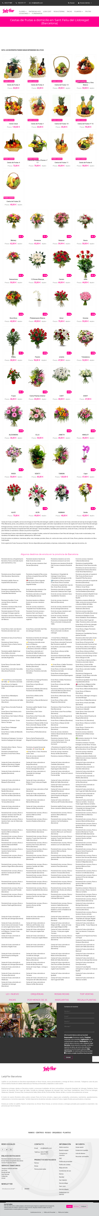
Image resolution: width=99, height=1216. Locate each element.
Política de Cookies (63, 1212)
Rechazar (76, 1206)
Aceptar (69, 1206)
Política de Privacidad (49, 1212)
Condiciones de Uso (35, 1212)
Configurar (83, 1206)
